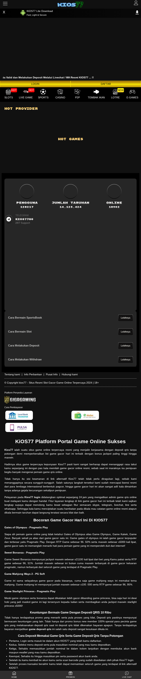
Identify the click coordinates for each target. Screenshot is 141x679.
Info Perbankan (33, 374)
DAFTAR (106, 83)
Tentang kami (12, 374)
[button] (127, 675)
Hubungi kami (70, 374)
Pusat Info (52, 374)
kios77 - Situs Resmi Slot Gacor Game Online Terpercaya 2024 (55, 382)
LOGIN (35, 83)
